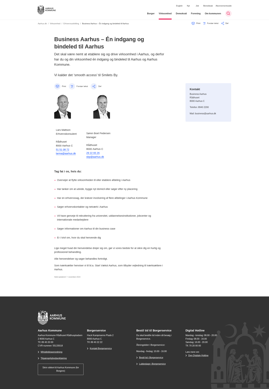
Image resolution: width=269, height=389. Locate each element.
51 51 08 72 (62, 149)
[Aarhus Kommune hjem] (47, 9)
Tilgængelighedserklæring (54, 358)
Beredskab (208, 6)
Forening (196, 13)
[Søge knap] (228, 13)
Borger (151, 13)
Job (197, 6)
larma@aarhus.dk (66, 153)
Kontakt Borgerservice (101, 348)
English (179, 6)
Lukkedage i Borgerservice (152, 364)
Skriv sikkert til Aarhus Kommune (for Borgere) (60, 369)
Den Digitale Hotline (198, 355)
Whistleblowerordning (51, 352)
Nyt (188, 6)
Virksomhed (165, 13)
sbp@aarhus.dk (95, 156)
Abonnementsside (224, 6)
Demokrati (181, 13)
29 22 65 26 (93, 153)
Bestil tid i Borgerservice (151, 357)
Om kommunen (213, 13)
